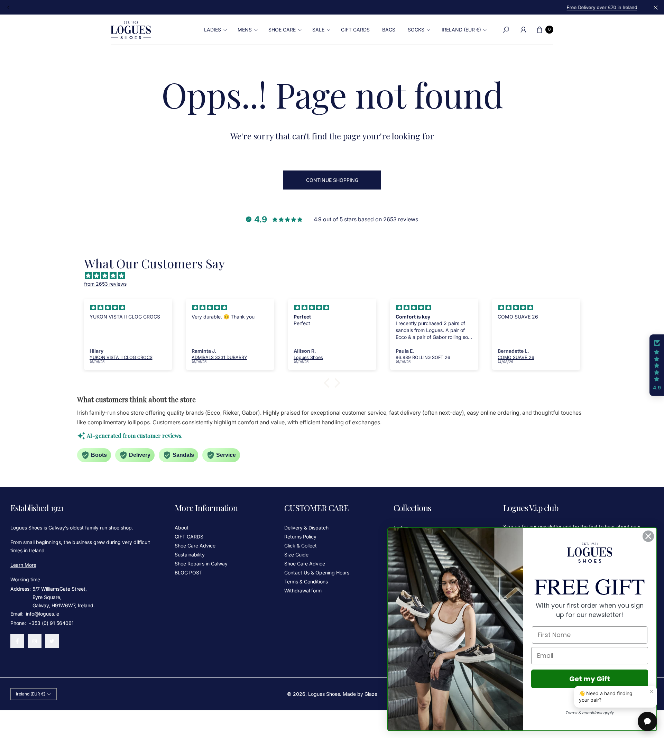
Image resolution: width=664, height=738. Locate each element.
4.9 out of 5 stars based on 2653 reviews (366, 219)
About (181, 528)
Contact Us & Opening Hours (316, 572)
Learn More (23, 565)
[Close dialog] (648, 536)
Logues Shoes (324, 694)
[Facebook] (17, 641)
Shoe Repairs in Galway (201, 563)
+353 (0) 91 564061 (51, 623)
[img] (335, 275)
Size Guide (296, 554)
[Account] (523, 29)
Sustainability (190, 554)
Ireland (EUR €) (461, 30)
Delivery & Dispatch (306, 528)
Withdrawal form (303, 590)
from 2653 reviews (105, 284)
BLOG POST (188, 572)
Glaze (371, 694)
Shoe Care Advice (195, 545)
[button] (214, 29)
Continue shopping (332, 180)
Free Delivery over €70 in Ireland (332, 7)
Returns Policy (300, 536)
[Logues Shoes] (131, 29)
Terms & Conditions (306, 581)
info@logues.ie (42, 614)
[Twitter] (52, 641)
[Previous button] (8, 7)
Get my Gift (589, 679)
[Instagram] (35, 641)
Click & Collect (300, 545)
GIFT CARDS (189, 536)
